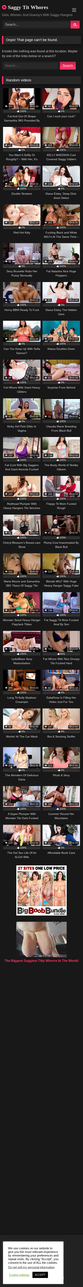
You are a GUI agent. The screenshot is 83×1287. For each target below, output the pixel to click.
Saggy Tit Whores (27, 7)
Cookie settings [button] (19, 1275)
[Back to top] (70, 1275)
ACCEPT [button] (40, 1274)
